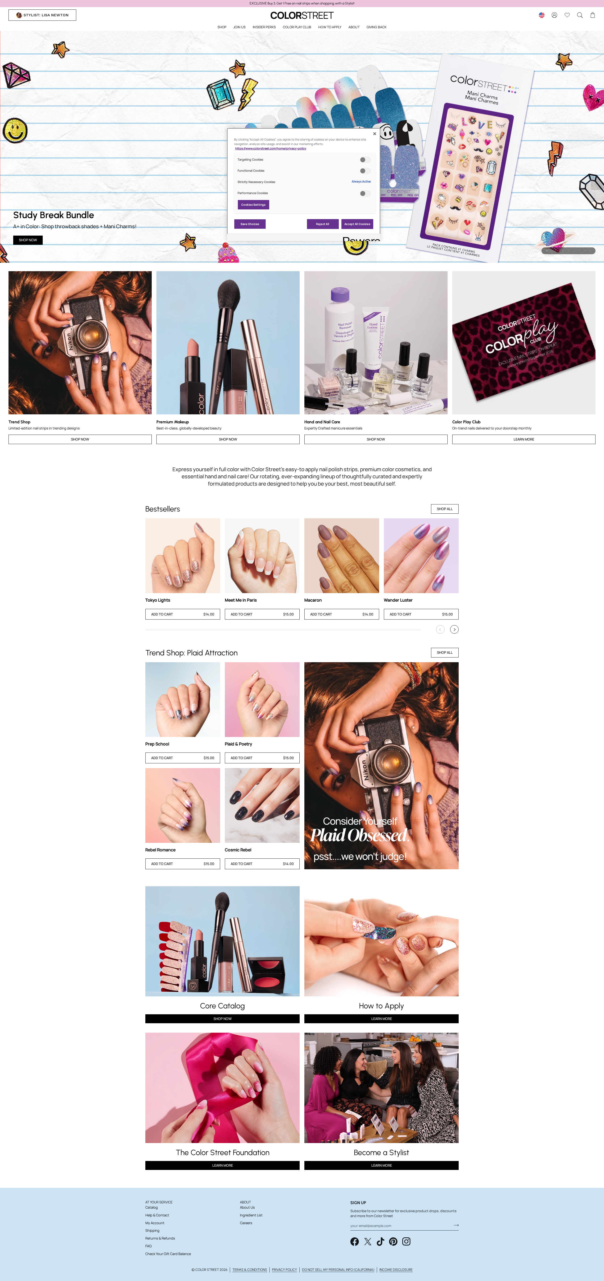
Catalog (151, 1207)
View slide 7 (579, 250)
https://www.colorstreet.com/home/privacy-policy (270, 148)
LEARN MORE (222, 1165)
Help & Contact (157, 1215)
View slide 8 (584, 250)
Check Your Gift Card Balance (168, 1254)
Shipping (152, 1230)
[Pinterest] (393, 1241)
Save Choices (250, 224)
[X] (368, 1241)
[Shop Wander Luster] (421, 555)
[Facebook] (354, 1241)
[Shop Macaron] (341, 555)
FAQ (148, 1246)
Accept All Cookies (357, 224)
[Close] (374, 134)
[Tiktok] (380, 1241)
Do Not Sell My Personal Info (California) (338, 1270)
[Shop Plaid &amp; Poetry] (262, 699)
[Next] (454, 629)
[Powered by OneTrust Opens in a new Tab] (360, 238)
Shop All (445, 509)
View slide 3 (557, 250)
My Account (154, 1223)
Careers (246, 1223)
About (245, 1202)
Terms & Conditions (249, 1270)
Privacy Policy (284, 1270)
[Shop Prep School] (182, 699)
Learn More (524, 439)
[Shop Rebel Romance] (182, 805)
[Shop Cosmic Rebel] (262, 805)
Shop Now (28, 240)
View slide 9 (590, 250)
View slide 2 (552, 250)
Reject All (322, 224)
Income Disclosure (396, 1270)
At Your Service (158, 1202)
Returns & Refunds (160, 1238)
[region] (302, 3)
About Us (247, 1207)
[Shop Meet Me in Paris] (262, 555)
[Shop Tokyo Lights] (182, 555)
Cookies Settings (253, 204)
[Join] (455, 1225)
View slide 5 (568, 250)
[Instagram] (406, 1241)
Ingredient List (251, 1215)
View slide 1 (546, 250)
